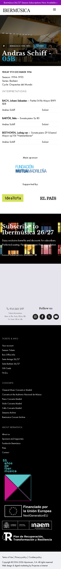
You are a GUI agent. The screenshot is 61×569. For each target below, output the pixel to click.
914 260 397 (16, 308)
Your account (7, 345)
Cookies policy (35, 557)
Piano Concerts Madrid (12, 399)
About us (6, 434)
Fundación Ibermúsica (11, 443)
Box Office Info (8, 354)
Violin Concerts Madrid (12, 403)
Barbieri (40, 46)
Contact (5, 452)
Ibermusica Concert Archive (13, 417)
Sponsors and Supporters (12, 438)
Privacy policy (21, 557)
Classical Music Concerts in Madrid (17, 390)
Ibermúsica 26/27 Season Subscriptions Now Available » (30, 2)
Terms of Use (7, 557)
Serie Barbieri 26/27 (11, 363)
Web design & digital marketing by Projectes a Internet (25, 565)
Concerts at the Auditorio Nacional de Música (21, 394)
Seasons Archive (9, 412)
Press (4, 448)
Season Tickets (8, 350)
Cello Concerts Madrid (12, 408)
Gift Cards (6, 368)
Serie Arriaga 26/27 (11, 359)
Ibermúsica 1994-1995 (20, 46)
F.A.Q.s (5, 372)
